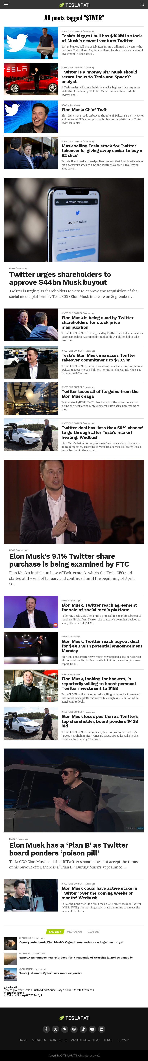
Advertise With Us (85, 1040)
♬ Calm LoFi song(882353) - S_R (23, 995)
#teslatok (88, 989)
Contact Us (58, 1040)
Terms (108, 1040)
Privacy (123, 1040)
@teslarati (10, 987)
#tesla (77, 989)
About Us (39, 1040)
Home (23, 1040)
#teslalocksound (14, 992)
